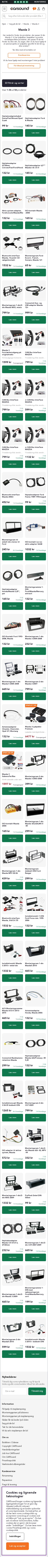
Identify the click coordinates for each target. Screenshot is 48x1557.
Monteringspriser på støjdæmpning (18, 1416)
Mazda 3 (35, 24)
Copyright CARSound (12, 1446)
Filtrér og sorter (15, 83)
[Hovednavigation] (4, 8)
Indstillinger (15, 1536)
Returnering (7, 1476)
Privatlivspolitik (9, 1461)
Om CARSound (9, 1457)
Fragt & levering (9, 1485)
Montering (40, 2)
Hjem (4, 24)
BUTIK (5, 2)
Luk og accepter (17, 1546)
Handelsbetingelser (11, 1450)
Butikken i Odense (10, 1443)
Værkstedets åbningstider (13, 1464)
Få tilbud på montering (24, 66)
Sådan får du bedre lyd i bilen (15, 1420)
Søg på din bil (14, 24)
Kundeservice (24, 55)
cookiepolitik (12, 1530)
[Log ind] (38, 8)
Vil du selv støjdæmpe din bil (15, 1431)
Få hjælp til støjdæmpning (14, 1409)
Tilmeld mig (37, 1391)
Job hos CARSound (10, 1453)
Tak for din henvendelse (12, 1427)
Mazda (26, 24)
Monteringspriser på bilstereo (15, 1413)
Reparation (7, 1480)
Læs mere (12, 133)
